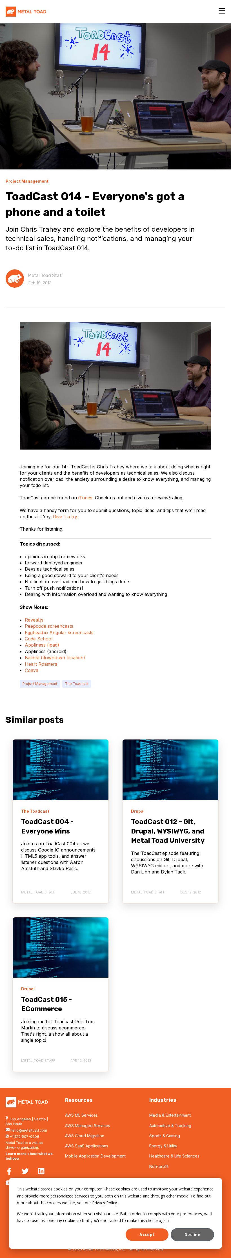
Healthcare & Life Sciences (174, 1156)
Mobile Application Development (95, 1156)
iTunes (85, 497)
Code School (38, 639)
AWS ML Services (81, 1115)
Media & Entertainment (170, 1115)
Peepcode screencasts (49, 626)
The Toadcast (76, 683)
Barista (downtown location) (55, 657)
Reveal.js (34, 620)
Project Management (40, 683)
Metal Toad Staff (45, 275)
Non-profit (158, 1166)
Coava (31, 670)
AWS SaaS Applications (86, 1145)
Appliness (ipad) (42, 645)
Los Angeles (20, 1119)
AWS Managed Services (87, 1125)
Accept (147, 1234)
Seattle (40, 1119)
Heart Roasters (41, 664)
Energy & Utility (163, 1145)
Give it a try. (65, 516)
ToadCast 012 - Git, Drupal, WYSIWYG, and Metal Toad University (168, 831)
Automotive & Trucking (170, 1125)
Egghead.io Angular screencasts (59, 632)
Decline (192, 1234)
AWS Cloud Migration (84, 1135)
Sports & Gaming (164, 1135)
